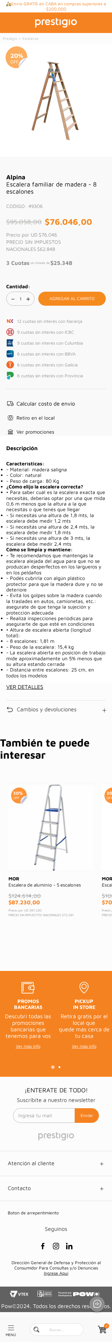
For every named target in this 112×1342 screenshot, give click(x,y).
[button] (40, 403)
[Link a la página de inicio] (10, 38)
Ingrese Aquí (56, 1273)
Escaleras (30, 38)
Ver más (64, 9)
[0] (101, 1329)
